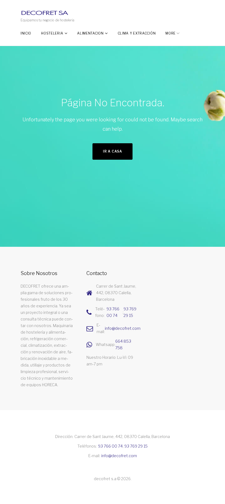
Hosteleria (52, 33)
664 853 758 (123, 344)
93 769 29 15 (129, 312)
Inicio (26, 33)
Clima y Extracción (137, 33)
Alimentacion (90, 33)
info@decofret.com (122, 328)
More (170, 33)
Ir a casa (112, 151)
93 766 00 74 (112, 312)
